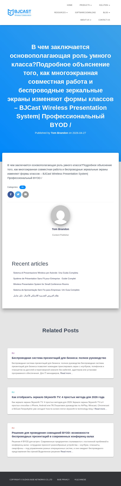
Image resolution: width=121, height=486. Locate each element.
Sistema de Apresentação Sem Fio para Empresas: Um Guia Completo (46, 290)
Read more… (66, 373)
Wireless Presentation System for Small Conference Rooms (41, 284)
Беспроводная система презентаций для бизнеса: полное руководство (59, 357)
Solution (103, 5)
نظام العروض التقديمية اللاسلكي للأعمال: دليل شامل (36, 295)
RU (23, 187)
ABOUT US (85, 20)
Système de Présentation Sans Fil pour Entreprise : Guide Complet (44, 278)
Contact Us (104, 20)
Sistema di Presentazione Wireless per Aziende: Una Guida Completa (45, 273)
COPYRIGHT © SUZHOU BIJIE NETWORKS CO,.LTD (31, 480)
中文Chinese (80, 480)
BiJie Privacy (63, 480)
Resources (60, 12)
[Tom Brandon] (60, 214)
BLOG (105, 12)
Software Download (85, 12)
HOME (69, 5)
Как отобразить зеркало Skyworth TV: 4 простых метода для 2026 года (58, 397)
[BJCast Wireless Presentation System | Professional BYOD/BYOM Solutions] (19, 12)
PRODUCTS (85, 5)
